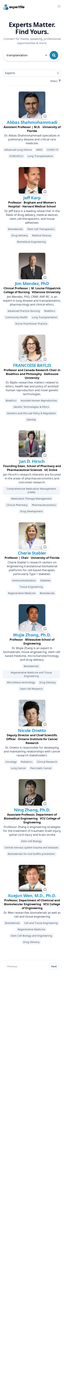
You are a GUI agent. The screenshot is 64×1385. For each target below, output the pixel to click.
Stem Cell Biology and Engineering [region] (31, 935)
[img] (32, 105)
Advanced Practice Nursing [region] (24, 311)
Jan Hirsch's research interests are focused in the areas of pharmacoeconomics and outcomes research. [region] (32, 478)
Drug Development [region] (31, 511)
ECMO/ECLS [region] (16, 156)
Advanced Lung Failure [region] (18, 149)
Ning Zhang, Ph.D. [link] (32, 810)
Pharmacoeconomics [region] (44, 505)
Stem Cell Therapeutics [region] (41, 229)
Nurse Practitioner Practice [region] (31, 323)
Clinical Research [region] (47, 761)
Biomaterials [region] (15, 229)
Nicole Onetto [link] (32, 730)
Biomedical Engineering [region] (31, 241)
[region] (32, 129)
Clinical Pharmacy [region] (17, 505)
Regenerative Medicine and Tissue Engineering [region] (31, 674)
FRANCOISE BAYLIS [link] (32, 365)
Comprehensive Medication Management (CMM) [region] (31, 490)
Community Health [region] (16, 317)
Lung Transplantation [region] (40, 156)
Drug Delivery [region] (19, 235)
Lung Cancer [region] (18, 768)
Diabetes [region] (45, 580)
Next (54, 966)
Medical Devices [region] (41, 235)
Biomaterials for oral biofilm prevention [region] (31, 853)
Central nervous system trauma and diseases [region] (31, 847)
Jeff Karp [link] (32, 198)
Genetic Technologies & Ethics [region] (31, 407)
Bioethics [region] (49, 311)
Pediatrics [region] (27, 761)
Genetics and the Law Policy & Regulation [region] (31, 413)
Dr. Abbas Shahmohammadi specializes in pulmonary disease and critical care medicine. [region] (32, 139)
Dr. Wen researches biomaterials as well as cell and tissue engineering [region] (32, 914)
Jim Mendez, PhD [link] (32, 283)
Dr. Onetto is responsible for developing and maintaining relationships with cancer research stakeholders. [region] (32, 751)
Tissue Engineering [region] (31, 586)
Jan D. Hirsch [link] (32, 461)
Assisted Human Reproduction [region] (39, 400)
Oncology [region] (11, 761)
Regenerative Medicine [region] (22, 593)
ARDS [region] (39, 149)
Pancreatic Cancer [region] (41, 768)
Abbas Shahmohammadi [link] (32, 122)
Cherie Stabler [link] (32, 553)
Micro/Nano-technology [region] (21, 682)
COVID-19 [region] (52, 149)
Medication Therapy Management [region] (31, 498)
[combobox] (27, 55)
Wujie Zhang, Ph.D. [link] (32, 635)
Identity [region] (31, 419)
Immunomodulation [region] (24, 580)
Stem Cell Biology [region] (31, 841)
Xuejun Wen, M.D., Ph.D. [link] (32, 895)
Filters (54, 81)
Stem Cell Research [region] (31, 688)
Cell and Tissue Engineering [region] (41, 923)
